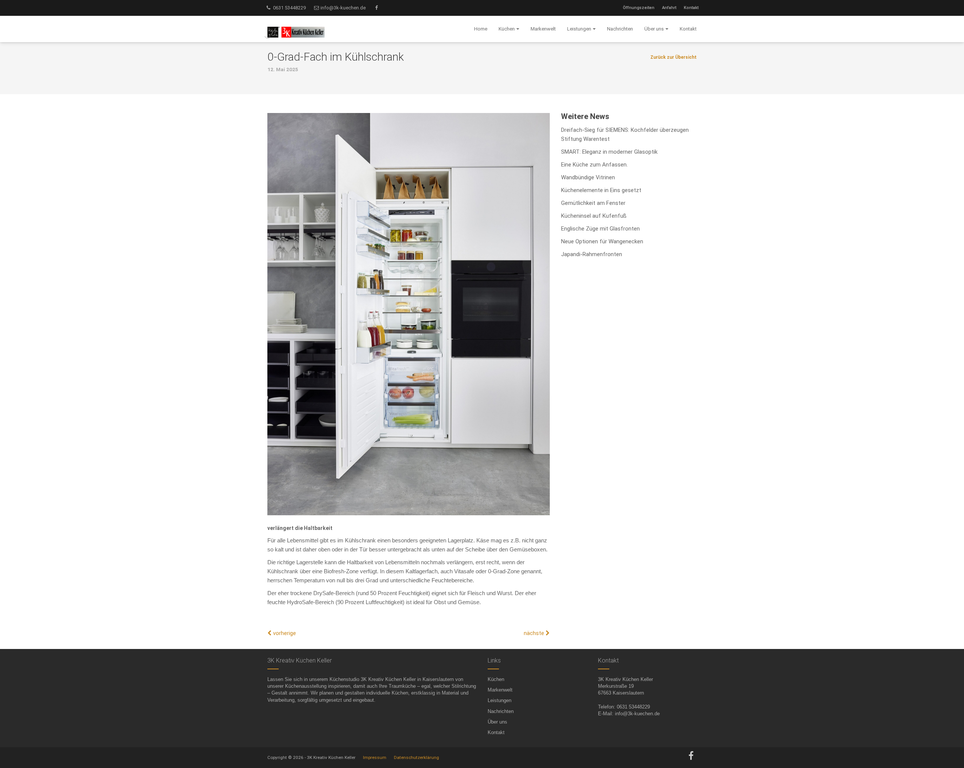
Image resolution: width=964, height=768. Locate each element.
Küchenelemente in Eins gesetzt (601, 190)
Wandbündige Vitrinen (588, 177)
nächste (535, 633)
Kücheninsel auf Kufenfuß (594, 215)
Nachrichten (501, 711)
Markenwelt (500, 690)
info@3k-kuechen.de (342, 8)
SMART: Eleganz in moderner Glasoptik (609, 151)
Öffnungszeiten (638, 7)
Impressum (374, 757)
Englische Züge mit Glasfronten (600, 228)
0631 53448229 (289, 8)
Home (480, 29)
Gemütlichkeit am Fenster (593, 203)
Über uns (497, 722)
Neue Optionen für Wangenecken (602, 241)
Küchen (496, 679)
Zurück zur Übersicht (673, 57)
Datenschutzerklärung (416, 757)
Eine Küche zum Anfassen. (594, 164)
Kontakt (691, 7)
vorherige (284, 633)
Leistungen (499, 700)
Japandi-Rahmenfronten (591, 254)
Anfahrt (669, 7)
